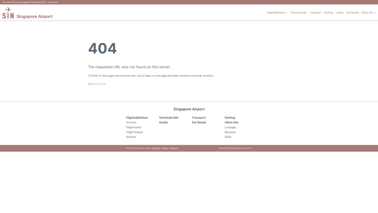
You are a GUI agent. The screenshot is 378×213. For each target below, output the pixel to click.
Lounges (230, 127)
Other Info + (368, 12)
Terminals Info (298, 12)
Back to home (96, 83)
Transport (315, 12)
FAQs (228, 137)
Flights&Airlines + (277, 12)
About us (174, 148)
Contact (165, 148)
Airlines (131, 137)
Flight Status (134, 132)
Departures (133, 127)
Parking (328, 12)
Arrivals (131, 122)
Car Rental (352, 12)
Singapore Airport (35, 16)
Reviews (230, 132)
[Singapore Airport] (8, 12)
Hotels (339, 12)
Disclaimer (156, 148)
